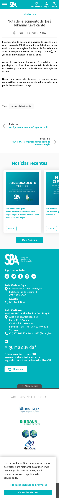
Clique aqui (18, 369)
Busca (54, 6)
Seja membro (36, 6)
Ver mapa (13, 298)
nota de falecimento (21, 106)
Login (46, 6)
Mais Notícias (29, 240)
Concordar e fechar (28, 492)
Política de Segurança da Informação (28, 484)
